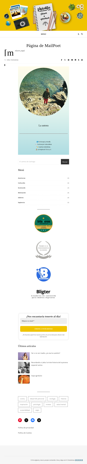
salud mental (61, 404)
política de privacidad (47, 335)
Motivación (22, 193)
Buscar (64, 162)
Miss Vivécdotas (12, 60)
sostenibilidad (25, 410)
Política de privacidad (26, 428)
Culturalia (21, 183)
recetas (48, 404)
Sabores (20, 198)
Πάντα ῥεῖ (48, 149)
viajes (37, 410)
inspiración (24, 404)
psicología (36, 404)
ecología (52, 399)
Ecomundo (21, 188)
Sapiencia (21, 202)
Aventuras (21, 178)
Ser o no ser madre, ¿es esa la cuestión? (45, 353)
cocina (22, 399)
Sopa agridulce (36, 376)
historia (63, 399)
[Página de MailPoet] (4, 65)
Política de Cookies (25, 433)
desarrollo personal (37, 399)
